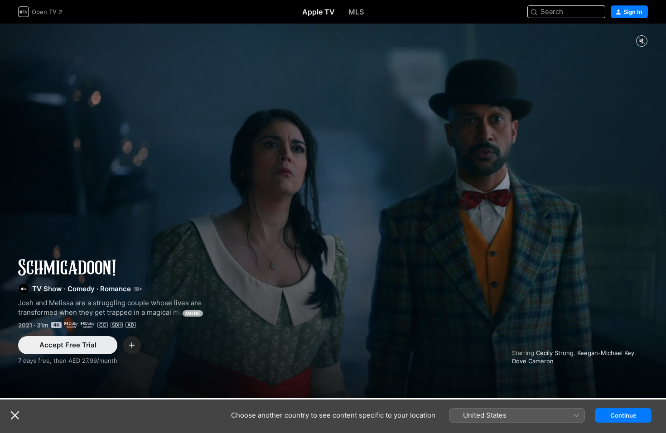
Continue (623, 415)
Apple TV (318, 11)
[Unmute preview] (641, 41)
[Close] (15, 415)
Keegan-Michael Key (605, 352)
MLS (356, 11)
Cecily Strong (555, 352)
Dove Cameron (533, 361)
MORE (192, 313)
